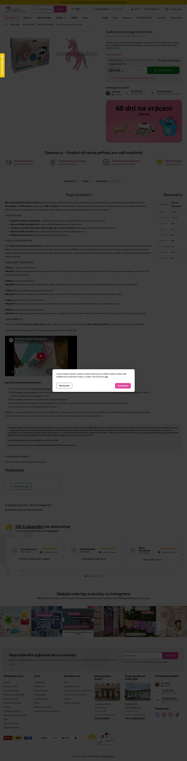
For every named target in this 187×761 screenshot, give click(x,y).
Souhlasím (123, 385)
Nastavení (64, 385)
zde (106, 376)
